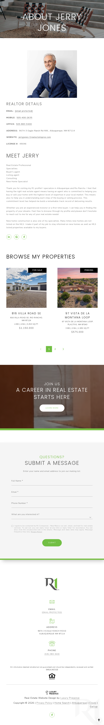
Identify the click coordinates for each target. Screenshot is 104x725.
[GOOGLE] (16, 236)
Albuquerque (79, 702)
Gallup (94, 706)
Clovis (92, 702)
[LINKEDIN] (8, 236)
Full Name (16, 480)
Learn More (52, 408)
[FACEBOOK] (24, 236)
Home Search (62, 702)
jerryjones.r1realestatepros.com (35, 137)
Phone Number (18, 503)
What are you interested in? (25, 514)
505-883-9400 (24, 124)
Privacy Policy (36, 532)
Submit (52, 542)
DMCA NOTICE (52, 669)
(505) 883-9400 (52, 654)
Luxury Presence (70, 697)
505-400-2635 (24, 117)
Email (14, 492)
